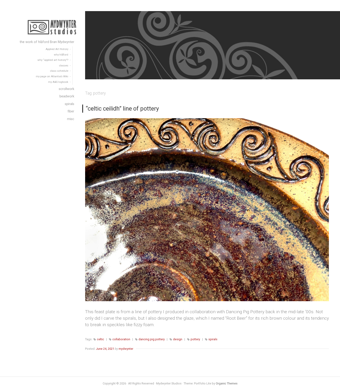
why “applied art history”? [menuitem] (52, 60)
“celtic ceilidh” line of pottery (122, 108)
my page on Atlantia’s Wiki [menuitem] (52, 76)
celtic (100, 339)
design (177, 339)
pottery (195, 339)
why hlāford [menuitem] (61, 54)
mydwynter (126, 348)
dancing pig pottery (152, 339)
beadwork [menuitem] (66, 96)
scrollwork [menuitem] (66, 89)
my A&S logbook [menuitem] (58, 82)
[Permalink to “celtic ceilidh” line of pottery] (207, 209)
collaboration (121, 339)
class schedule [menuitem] (59, 70)
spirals (212, 339)
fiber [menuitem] (71, 111)
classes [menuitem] (63, 65)
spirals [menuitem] (69, 104)
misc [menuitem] (70, 119)
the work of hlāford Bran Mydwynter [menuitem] (47, 42)
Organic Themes (227, 383)
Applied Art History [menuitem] (57, 49)
